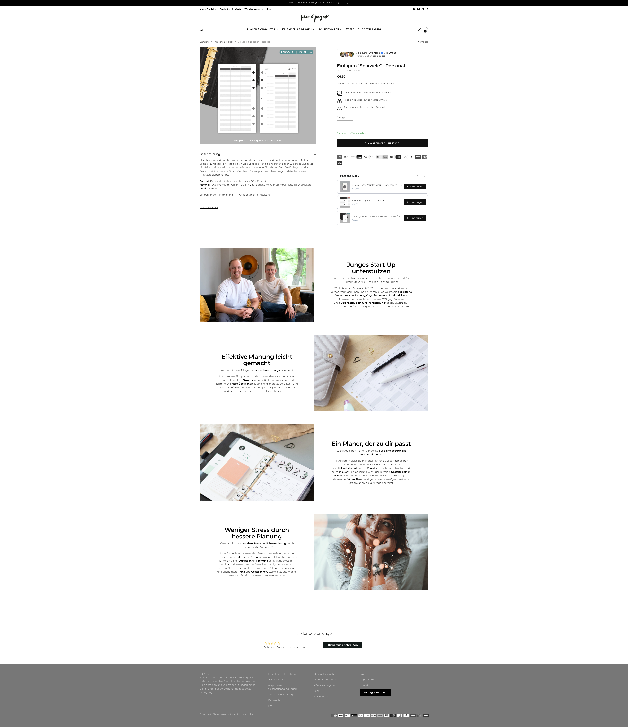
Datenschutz (276, 700)
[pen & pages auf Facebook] (414, 9)
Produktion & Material (327, 679)
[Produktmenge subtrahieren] (340, 124)
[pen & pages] (314, 17)
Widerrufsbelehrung (280, 694)
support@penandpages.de (231, 688)
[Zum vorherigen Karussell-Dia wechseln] (418, 609)
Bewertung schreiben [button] (343, 645)
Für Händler (321, 696)
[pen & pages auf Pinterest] (422, 9)
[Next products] (424, 176)
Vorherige (423, 41)
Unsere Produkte (324, 673)
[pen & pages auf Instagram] (418, 9)
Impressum (367, 679)
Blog (362, 673)
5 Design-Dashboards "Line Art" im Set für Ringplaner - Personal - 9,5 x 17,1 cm (377, 216)
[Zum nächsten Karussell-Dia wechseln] (425, 609)
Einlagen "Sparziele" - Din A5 (368, 200)
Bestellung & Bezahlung (282, 673)
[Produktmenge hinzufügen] (350, 124)
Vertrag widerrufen (375, 692)
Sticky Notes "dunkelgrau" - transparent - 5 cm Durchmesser (377, 184)
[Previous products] (417, 176)
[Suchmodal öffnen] (201, 29)
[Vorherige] (280, 3)
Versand (359, 83)
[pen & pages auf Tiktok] (427, 9)
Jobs (316, 690)
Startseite (204, 41)
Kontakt (365, 685)
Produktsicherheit (209, 207)
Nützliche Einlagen (223, 41)
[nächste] (347, 3)
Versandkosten (277, 679)
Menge (341, 117)
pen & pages (344, 70)
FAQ (270, 705)
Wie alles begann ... (325, 685)
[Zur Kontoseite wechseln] (420, 29)
